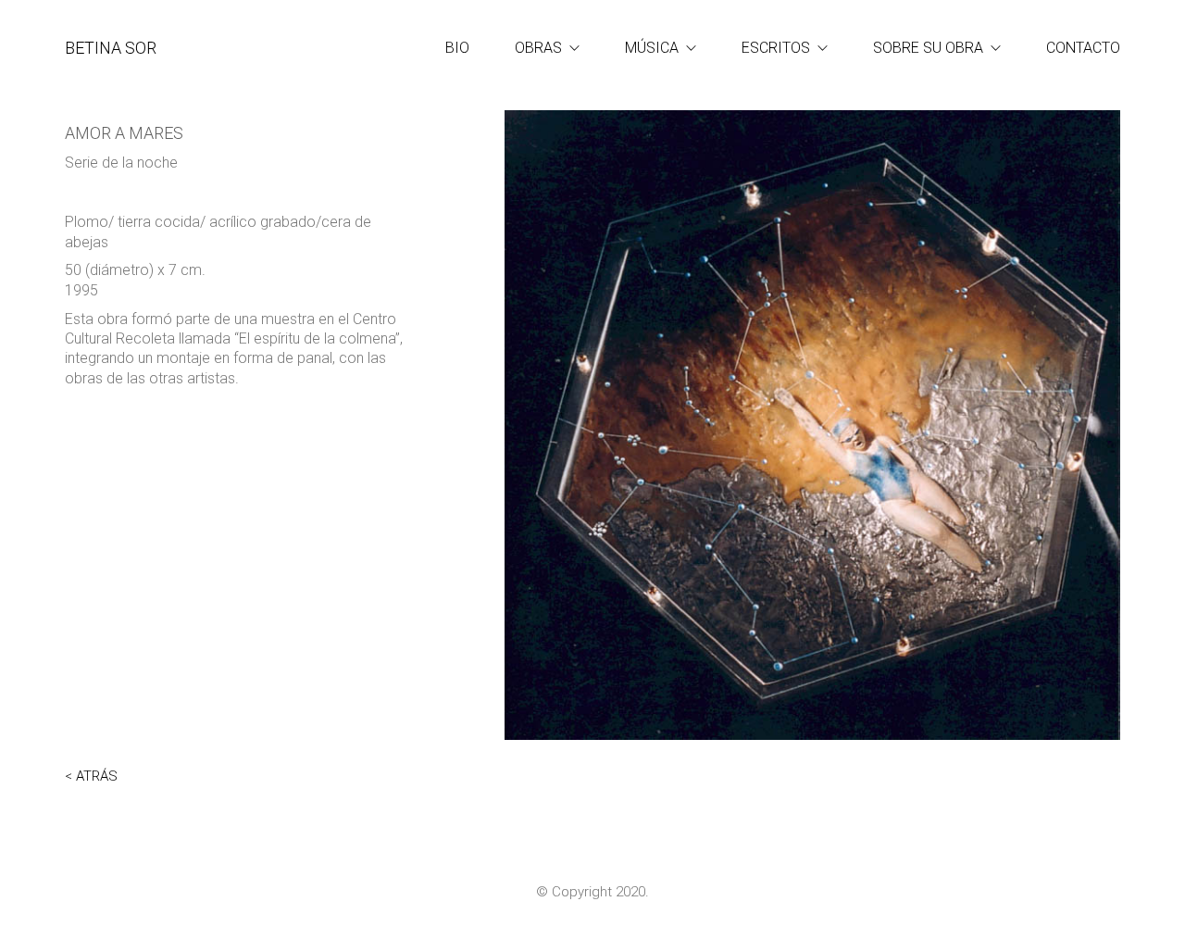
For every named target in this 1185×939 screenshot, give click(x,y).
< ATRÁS (91, 776)
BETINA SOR (110, 47)
